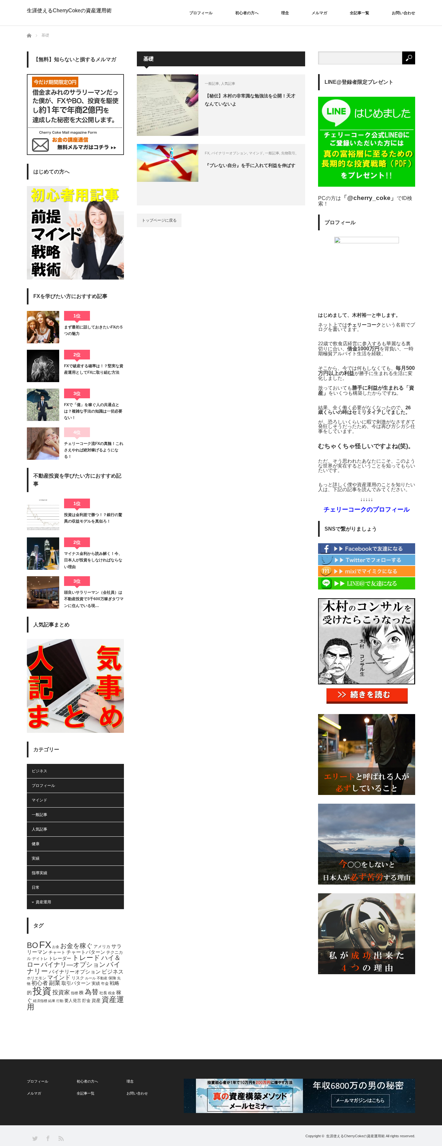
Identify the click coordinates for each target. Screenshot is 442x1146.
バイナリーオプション (229, 153)
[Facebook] (366, 552)
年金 (105, 983)
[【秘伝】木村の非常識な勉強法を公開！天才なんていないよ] (167, 105)
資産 (96, 1000)
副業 (55, 983)
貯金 (86, 1000)
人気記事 (228, 83)
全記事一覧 (359, 13)
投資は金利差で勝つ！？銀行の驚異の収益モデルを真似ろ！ (93, 517)
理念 (285, 13)
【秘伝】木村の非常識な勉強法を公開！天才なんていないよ (250, 99)
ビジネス (39, 771)
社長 (103, 993)
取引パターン (76, 983)
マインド (256, 153)
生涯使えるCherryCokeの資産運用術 (69, 10)
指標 (74, 993)
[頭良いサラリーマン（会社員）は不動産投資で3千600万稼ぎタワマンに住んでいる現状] (43, 592)
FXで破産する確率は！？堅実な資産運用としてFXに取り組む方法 (93, 369)
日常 (35, 887)
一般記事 (212, 83)
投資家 (61, 992)
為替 (91, 992)
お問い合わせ (403, 13)
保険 (112, 978)
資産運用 (43, 902)
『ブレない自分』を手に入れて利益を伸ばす (250, 165)
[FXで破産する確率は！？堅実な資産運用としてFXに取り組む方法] (43, 366)
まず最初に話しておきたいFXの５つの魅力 (93, 330)
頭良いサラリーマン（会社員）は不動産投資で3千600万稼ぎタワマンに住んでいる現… (94, 599)
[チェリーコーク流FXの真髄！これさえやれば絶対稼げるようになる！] (43, 443)
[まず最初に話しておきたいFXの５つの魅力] (43, 327)
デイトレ (40, 958)
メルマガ (319, 13)
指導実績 (39, 873)
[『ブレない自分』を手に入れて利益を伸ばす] (167, 174)
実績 (35, 858)
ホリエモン (36, 978)
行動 (59, 1001)
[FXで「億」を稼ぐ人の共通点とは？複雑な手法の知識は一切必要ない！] (43, 405)
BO (32, 945)
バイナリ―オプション (73, 964)
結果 (51, 1001)
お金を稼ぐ (76, 945)
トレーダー (60, 958)
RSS (61, 1138)
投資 (42, 991)
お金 (55, 947)
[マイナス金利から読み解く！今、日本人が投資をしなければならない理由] (43, 553)
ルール (90, 978)
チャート (57, 952)
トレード (86, 957)
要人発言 (72, 1000)
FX (207, 153)
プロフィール (201, 13)
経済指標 (40, 1001)
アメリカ (102, 946)
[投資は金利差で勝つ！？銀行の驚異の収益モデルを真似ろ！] (43, 515)
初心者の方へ (247, 13)
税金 (111, 993)
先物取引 (288, 153)
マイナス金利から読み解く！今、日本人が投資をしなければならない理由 (93, 560)
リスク (78, 978)
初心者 (39, 983)
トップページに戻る (159, 220)
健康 (35, 844)
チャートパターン (85, 952)
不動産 (102, 978)
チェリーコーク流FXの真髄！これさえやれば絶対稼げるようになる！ (93, 450)
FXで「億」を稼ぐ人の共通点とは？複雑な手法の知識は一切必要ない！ (93, 411)
